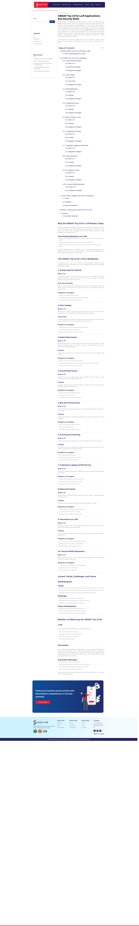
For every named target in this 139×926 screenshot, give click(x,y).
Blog (92, 5)
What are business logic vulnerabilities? (42, 71)
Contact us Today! (43, 702)
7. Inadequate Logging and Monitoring (76, 145)
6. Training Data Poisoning (73, 131)
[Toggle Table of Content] (101, 48)
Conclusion (64, 213)
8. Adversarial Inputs (71, 156)
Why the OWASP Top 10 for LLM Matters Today (75, 51)
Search (34, 18)
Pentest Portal (56, 5)
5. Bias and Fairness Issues (73, 117)
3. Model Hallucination (71, 89)
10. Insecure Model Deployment (75, 184)
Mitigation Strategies (74, 70)
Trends (67, 198)
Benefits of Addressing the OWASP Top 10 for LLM (76, 210)
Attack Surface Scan (66, 5)
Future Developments (71, 205)
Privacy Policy (72, 725)
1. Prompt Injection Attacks (73, 61)
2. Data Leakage (70, 75)
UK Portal (83, 723)
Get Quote (59, 723)
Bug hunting (36, 39)
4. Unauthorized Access (72, 103)
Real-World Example (74, 67)
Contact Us (97, 5)
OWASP (87, 30)
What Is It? (71, 63)
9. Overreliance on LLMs (72, 170)
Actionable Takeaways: (72, 216)
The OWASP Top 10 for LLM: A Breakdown (74, 58)
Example (70, 95)
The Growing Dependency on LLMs (74, 54)
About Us (87, 5)
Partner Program (60, 727)
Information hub (37, 41)
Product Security (72, 727)
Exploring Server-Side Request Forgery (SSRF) (43, 58)
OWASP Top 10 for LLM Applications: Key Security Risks (47, 10)
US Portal (83, 725)
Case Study (71, 81)
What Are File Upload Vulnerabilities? (41, 61)
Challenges (68, 202)
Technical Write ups (38, 43)
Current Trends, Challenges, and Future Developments (77, 196)
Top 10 (90, 30)
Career (58, 725)
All (34, 37)
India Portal (83, 727)
